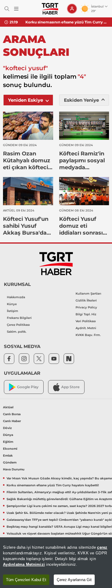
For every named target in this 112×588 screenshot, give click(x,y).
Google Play (28, 387)
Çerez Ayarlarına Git (74, 580)
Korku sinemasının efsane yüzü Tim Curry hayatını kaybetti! (66, 22)
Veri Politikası (86, 321)
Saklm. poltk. (16, 332)
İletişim (12, 311)
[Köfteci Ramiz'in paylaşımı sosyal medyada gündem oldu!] (84, 126)
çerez (102, 547)
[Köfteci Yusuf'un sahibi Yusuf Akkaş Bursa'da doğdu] (28, 191)
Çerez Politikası (18, 325)
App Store (70, 387)
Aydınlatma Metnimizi (24, 564)
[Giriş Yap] (72, 9)
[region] (56, 562)
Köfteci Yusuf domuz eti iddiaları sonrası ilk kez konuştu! (81, 226)
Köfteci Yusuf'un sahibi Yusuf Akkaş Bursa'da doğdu (25, 226)
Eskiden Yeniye (81, 100)
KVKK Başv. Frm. (88, 335)
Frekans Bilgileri (19, 318)
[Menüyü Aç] (16, 9)
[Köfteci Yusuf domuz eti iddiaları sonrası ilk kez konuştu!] (84, 191)
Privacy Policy (86, 307)
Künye (12, 304)
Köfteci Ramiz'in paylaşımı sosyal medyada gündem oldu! (82, 160)
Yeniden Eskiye (25, 100)
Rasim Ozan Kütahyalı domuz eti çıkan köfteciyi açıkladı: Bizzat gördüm (28, 160)
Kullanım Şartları (88, 294)
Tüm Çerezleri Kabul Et (26, 580)
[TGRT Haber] (50, 8)
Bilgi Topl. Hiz (86, 314)
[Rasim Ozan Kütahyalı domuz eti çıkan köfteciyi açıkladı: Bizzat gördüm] (28, 126)
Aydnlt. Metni (86, 328)
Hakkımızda (16, 297)
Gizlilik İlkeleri (86, 300)
